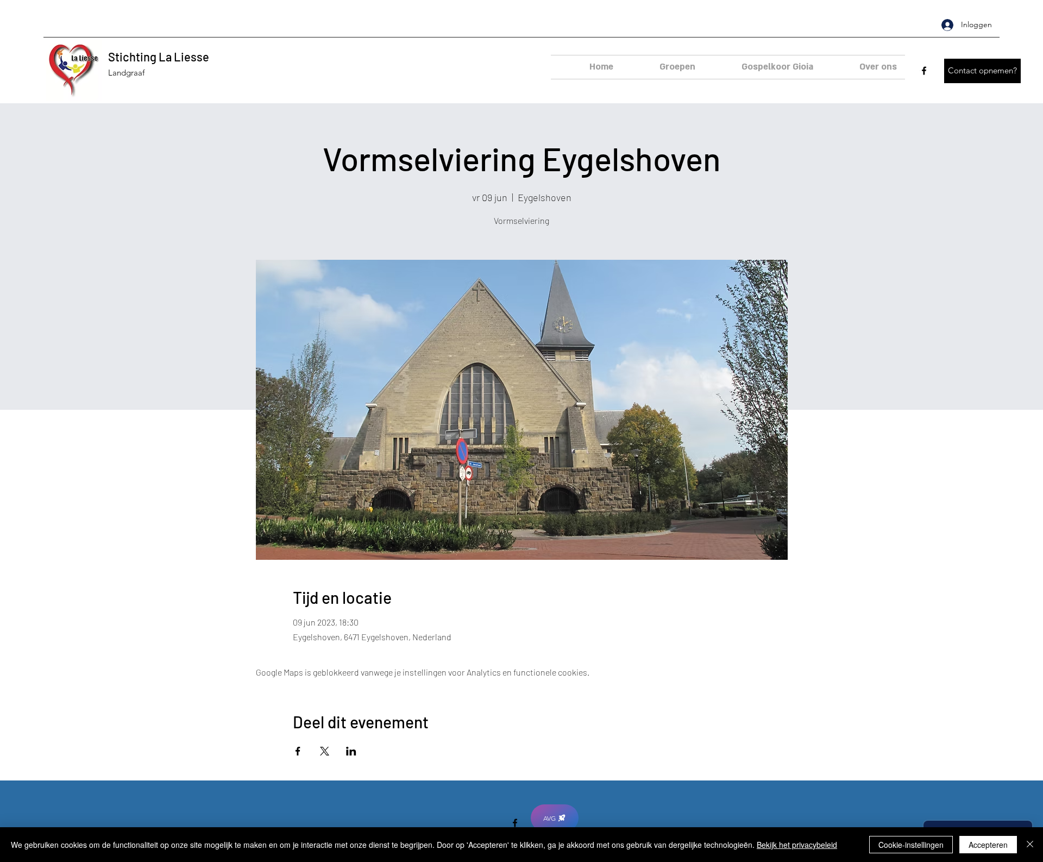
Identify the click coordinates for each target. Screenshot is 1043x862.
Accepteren (988, 844)
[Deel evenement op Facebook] (298, 751)
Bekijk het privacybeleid (797, 844)
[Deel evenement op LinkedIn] (351, 751)
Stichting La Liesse (158, 56)
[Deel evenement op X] (324, 751)
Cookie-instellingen (911, 844)
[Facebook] (924, 70)
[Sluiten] (1029, 844)
